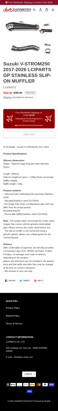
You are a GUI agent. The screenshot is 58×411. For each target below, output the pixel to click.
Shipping (7, 97)
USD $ (28, 374)
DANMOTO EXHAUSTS (24, 401)
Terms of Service (14, 323)
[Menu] (53, 9)
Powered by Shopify (42, 401)
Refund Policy (12, 316)
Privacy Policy (13, 308)
